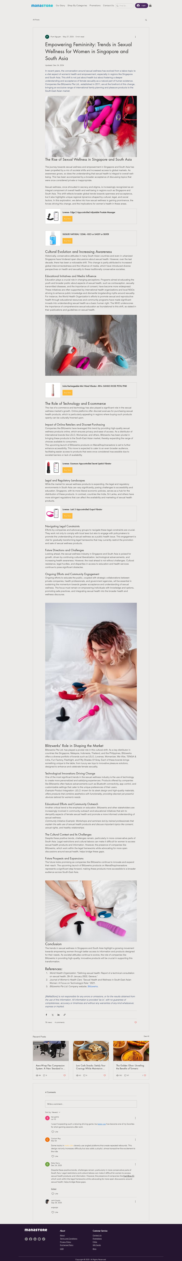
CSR (62, 1249)
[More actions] (135, 36)
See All (146, 1036)
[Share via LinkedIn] (58, 1015)
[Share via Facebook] (46, 1015)
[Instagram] (26, 1239)
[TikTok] (43, 1239)
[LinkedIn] (35, 1239)
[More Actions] (135, 1118)
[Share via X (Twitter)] (52, 1015)
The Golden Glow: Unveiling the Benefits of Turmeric (130, 1067)
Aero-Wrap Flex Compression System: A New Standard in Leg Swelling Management (50, 1067)
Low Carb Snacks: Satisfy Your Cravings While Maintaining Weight (90, 1067)
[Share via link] (64, 1015)
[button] (150, 5)
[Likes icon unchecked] (52, 1131)
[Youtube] (39, 1239)
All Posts (36, 20)
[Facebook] (30, 1239)
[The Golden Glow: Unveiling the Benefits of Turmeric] (131, 1051)
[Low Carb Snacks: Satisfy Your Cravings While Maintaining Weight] (91, 1051)
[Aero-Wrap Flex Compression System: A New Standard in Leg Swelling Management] (51, 1051)
